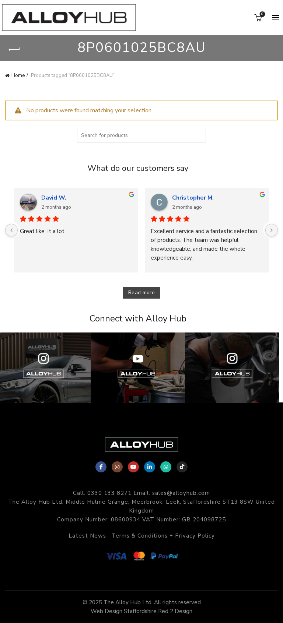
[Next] (271, 230)
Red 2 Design (175, 611)
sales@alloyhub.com (181, 493)
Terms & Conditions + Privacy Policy (163, 535)
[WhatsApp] (165, 466)
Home (18, 75)
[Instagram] (117, 466)
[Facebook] (100, 466)
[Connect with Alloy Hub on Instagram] (232, 367)
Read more (141, 292)
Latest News (87, 535)
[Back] (14, 49)
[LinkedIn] (149, 466)
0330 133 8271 (109, 493)
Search (198, 135)
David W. (53, 198)
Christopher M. (193, 198)
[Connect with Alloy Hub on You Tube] (138, 367)
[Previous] (11, 230)
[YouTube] (133, 466)
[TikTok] (182, 466)
